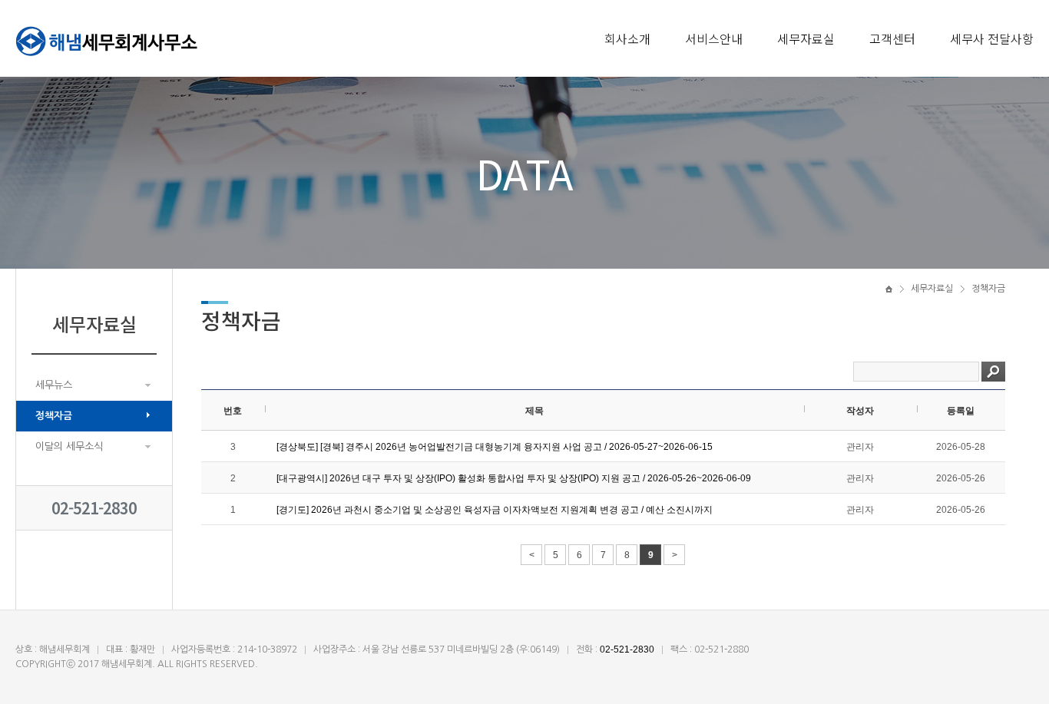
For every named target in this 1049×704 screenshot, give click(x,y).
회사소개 (627, 38)
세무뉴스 (53, 385)
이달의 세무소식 (69, 446)
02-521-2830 (94, 508)
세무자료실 (806, 38)
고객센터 (892, 38)
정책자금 (53, 416)
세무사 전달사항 (992, 38)
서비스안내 (714, 38)
